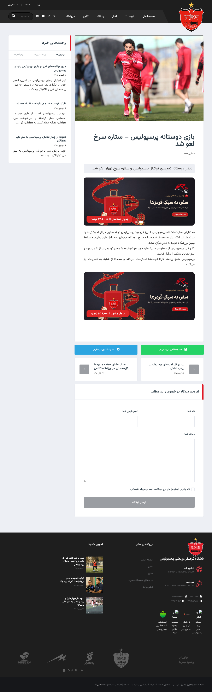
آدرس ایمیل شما (130, 411)
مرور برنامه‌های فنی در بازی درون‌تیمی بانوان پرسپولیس (40, 68)
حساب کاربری (13, 5)
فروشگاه (70, 16)
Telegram (193, 601)
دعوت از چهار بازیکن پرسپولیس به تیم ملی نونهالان (41, 139)
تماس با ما (148, 587)
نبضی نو (99, 685)
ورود (38, 5)
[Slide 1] (141, 222)
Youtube (176, 601)
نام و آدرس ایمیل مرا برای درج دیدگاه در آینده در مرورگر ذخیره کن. (160, 489)
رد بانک (100, 16)
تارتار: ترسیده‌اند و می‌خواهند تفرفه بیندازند (40, 103)
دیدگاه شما (189, 434)
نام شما (191, 411)
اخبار (114, 16)
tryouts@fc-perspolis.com (179, 586)
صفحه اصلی (149, 16)
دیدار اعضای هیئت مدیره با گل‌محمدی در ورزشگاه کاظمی (111, 366)
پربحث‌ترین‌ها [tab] (40, 55)
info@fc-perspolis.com (181, 572)
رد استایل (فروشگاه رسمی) (141, 580)
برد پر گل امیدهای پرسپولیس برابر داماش (166, 366)
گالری (85, 16)
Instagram (178, 596)
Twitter (194, 596)
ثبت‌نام (27, 5)
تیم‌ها (131, 16)
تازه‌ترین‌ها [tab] (60, 55)
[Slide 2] (136, 222)
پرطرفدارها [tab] (19, 55)
